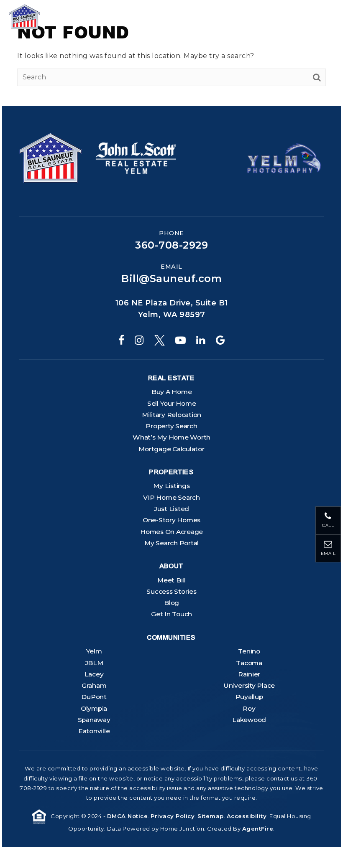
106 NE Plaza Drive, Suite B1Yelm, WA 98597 (171, 308)
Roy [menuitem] (249, 708)
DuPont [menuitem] (94, 697)
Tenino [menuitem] (249, 651)
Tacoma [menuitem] (249, 663)
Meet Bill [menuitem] (171, 580)
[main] (171, 53)
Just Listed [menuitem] (171, 509)
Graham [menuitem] (94, 685)
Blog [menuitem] (171, 603)
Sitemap (210, 816)
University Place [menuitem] (249, 685)
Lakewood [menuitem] (249, 720)
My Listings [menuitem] (171, 486)
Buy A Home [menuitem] (171, 392)
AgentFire (258, 828)
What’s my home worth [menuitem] (171, 437)
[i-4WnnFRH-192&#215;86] (284, 157)
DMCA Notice (127, 816)
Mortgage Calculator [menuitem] (171, 449)
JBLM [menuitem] (94, 663)
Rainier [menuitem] (249, 674)
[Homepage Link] (48, 16)
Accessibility (247, 816)
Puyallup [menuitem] (249, 697)
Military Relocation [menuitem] (171, 415)
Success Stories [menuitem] (171, 591)
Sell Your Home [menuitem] (171, 403)
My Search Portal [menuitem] (171, 543)
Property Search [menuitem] (171, 426)
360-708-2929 (171, 245)
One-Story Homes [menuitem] (171, 520)
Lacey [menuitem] (94, 674)
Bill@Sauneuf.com (171, 279)
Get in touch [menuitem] (171, 614)
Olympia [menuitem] (94, 708)
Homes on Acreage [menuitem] (171, 532)
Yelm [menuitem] (94, 651)
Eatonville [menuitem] (94, 731)
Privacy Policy (173, 816)
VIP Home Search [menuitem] (171, 497)
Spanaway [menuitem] (94, 720)
